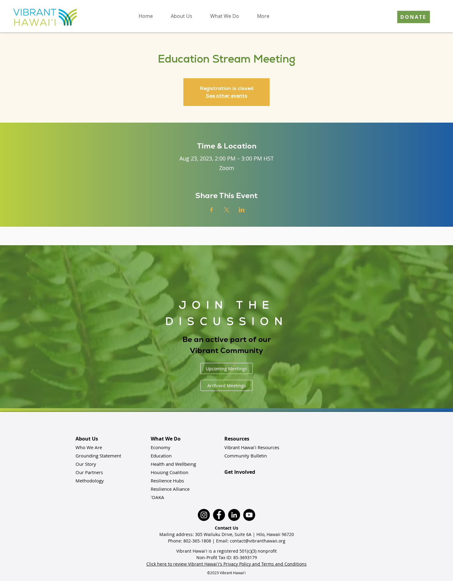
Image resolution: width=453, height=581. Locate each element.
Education (161, 456)
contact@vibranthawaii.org (257, 541)
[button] (181, 16)
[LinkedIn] (234, 515)
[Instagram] (204, 515)
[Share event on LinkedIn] (242, 209)
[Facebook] (219, 515)
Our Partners (89, 472)
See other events (226, 95)
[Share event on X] (227, 209)
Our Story (86, 464)
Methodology (90, 480)
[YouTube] (249, 515)
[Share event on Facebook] (211, 209)
